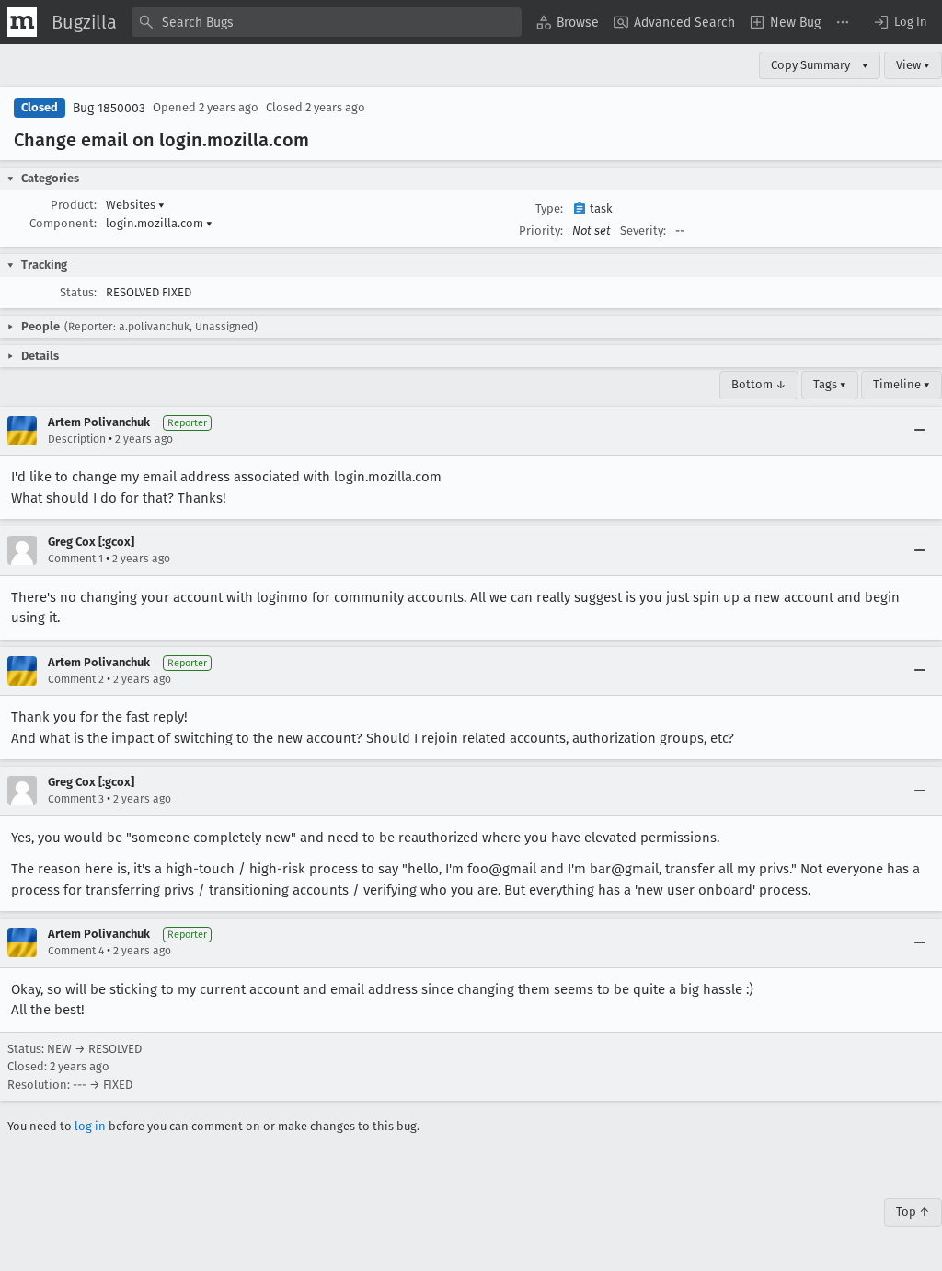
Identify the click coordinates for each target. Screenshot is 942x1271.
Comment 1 (75, 558)
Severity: (643, 230)
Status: (78, 292)
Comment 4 (76, 950)
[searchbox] (327, 22)
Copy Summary (810, 65)
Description (77, 439)
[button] (900, 22)
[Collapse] (920, 430)
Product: (74, 205)
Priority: (541, 230)
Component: (63, 223)
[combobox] (327, 22)
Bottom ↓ (759, 384)
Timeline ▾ (901, 384)
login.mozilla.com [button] (159, 223)
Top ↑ (913, 1212)
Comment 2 (76, 679)
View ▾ (913, 65)
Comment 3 (76, 798)
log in (90, 1126)
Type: (549, 208)
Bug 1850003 (109, 108)
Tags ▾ (829, 384)
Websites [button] (135, 205)
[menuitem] (567, 22)
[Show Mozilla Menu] (22, 22)
